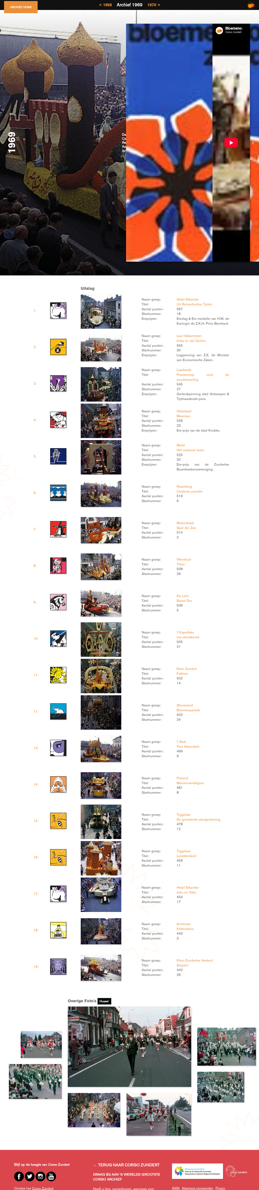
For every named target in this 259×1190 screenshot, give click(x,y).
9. (35, 602)
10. (36, 639)
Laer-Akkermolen (189, 336)
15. (36, 821)
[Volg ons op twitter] (30, 1176)
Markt (181, 445)
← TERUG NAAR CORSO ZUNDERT (126, 1164)
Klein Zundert (187, 669)
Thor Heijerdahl (188, 746)
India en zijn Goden (191, 341)
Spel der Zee (186, 528)
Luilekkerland (186, 856)
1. (35, 310)
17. (36, 894)
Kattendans (185, 929)
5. (35, 456)
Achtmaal (184, 924)
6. (35, 493)
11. (36, 675)
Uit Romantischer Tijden (194, 304)
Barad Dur (184, 601)
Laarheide (184, 370)
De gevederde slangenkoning (198, 819)
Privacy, (220, 1188)
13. (36, 748)
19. (36, 967)
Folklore (182, 674)
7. (35, 529)
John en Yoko (186, 892)
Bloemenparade (188, 710)
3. (35, 383)
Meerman (183, 416)
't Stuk (181, 742)
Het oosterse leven (190, 450)
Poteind (182, 778)
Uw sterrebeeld (188, 637)
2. (35, 347)
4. (35, 420)
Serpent (182, 965)
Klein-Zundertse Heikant (195, 960)
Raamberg (184, 486)
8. (35, 566)
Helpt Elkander (188, 299)
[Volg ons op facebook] (19, 1176)
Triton (181, 564)
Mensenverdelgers (190, 783)
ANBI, (176, 1188)
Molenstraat (185, 523)
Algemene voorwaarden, (197, 1188)
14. (36, 784)
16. (36, 857)
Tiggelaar (184, 815)
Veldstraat (184, 411)
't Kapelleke (185, 632)
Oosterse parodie (190, 491)
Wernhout (184, 559)
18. (36, 930)
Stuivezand (185, 705)
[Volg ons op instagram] (40, 1176)
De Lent (182, 596)
